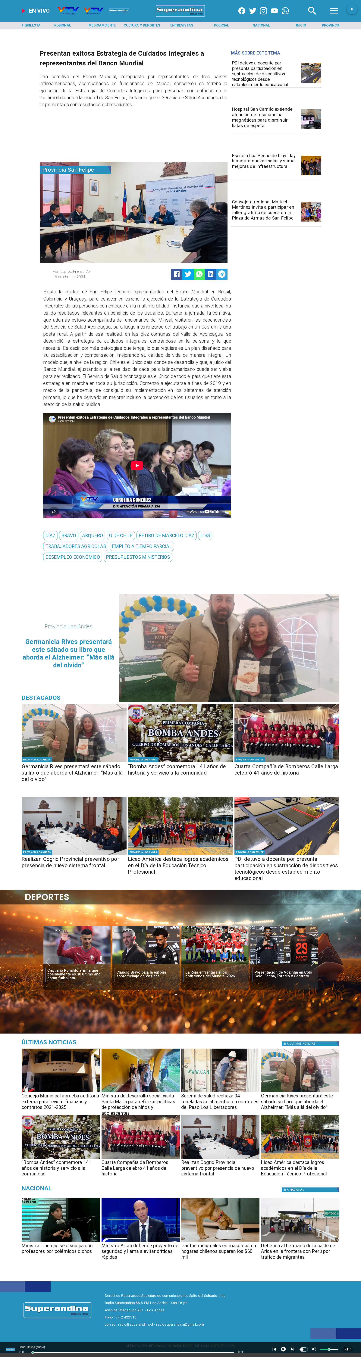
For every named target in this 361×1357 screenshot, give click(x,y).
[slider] (32, 1352)
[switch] (304, 1349)
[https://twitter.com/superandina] (252, 17)
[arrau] (141, 1241)
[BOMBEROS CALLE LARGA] (286, 761)
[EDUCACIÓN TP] (180, 854)
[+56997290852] (285, 17)
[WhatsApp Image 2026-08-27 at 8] (141, 1091)
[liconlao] (61, 1241)
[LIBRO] (74, 761)
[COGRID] (74, 854)
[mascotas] (220, 1241)
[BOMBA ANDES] (180, 761)
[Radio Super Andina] (312, 17)
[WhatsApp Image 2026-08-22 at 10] (311, 175)
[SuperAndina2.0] (180, 17)
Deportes (59, 930)
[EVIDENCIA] (311, 82)
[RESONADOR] (311, 128)
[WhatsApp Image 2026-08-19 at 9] (311, 221)
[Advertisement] (68, 136)
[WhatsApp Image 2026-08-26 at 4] (220, 1091)
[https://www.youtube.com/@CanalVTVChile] (274, 17)
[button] (50, 535)
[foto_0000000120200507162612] (61, 1091)
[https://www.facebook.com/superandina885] (241, 17)
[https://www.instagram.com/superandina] (263, 17)
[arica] (300, 1241)
